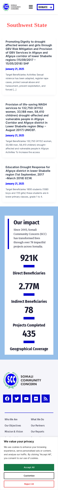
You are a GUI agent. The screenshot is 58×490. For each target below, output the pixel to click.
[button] (30, 7)
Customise (29, 475)
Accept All (29, 467)
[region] (29, 463)
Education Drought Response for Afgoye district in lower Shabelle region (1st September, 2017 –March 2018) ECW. (28, 172)
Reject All (29, 484)
